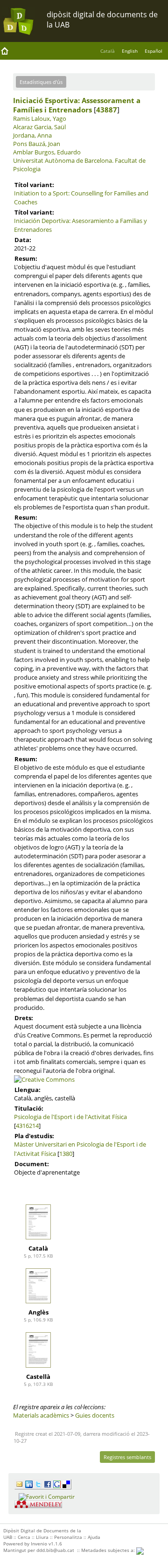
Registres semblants (127, 1457)
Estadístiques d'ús (41, 81)
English (130, 51)
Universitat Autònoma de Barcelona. (63, 160)
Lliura (42, 1537)
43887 (106, 109)
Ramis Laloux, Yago (39, 118)
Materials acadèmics (41, 1415)
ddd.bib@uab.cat (55, 1550)
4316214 (27, 1125)
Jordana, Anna (32, 135)
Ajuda (94, 1537)
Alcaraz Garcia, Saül (39, 127)
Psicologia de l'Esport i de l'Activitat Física (70, 1117)
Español (153, 51)
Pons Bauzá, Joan (36, 143)
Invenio (39, 1543)
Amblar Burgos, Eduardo (47, 152)
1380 (65, 1153)
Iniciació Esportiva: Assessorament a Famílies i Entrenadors (76, 105)
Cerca (24, 1537)
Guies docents (94, 1415)
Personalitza (68, 1537)
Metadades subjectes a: (108, 1550)
